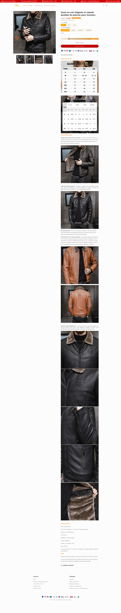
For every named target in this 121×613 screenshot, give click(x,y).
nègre (63, 25)
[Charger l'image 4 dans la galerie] (48, 59)
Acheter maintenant (79, 46)
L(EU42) (73, 30)
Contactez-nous (36, 586)
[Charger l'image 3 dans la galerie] (39, 59)
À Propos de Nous (37, 588)
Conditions (71, 579)
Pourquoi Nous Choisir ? (38, 583)
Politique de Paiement (74, 583)
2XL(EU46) (88, 30)
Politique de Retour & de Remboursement (78, 588)
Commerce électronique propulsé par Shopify (63, 599)
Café (74, 25)
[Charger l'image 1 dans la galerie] (20, 59)
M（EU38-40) (65, 30)
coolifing (54, 599)
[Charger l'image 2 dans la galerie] (30, 59)
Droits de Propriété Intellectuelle (40, 581)
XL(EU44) (81, 30)
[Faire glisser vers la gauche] (14, 59)
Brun (69, 25)
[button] (30, 5)
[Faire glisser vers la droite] (54, 59)
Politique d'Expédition (74, 581)
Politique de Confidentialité (75, 586)
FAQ (34, 579)
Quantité (62, 33)
